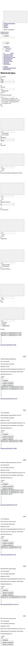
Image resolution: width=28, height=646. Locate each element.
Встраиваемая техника (9, 57)
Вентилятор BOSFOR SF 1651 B (9, 398)
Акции (12, 53)
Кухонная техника (8, 54)
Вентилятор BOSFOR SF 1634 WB (9, 604)
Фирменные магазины (9, 23)
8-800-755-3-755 (5, 32)
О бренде (6, 27)
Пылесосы (6, 62)
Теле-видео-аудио (8, 61)
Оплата (5, 26)
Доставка (6, 24)
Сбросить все (5, 325)
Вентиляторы (7, 64)
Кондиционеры (7, 60)
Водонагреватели (8, 58)
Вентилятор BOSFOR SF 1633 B (9, 505)
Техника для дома (8, 56)
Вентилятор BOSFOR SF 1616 (8, 554)
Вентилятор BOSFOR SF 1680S (9, 448)
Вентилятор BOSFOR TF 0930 (8, 344)
